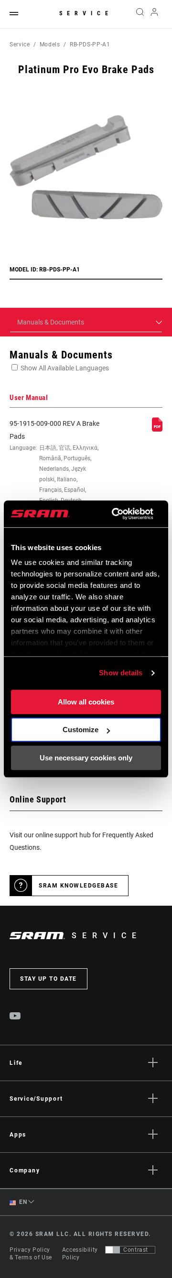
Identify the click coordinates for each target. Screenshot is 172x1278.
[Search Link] (139, 14)
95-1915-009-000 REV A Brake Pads (54, 473)
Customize (80, 730)
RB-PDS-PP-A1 (90, 44)
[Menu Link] (14, 14)
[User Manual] (157, 429)
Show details (120, 673)
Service (86, 13)
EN (22, 1202)
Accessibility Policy (80, 1253)
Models (50, 44)
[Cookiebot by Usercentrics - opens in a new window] (114, 514)
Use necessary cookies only (86, 758)
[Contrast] (113, 1249)
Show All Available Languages (65, 368)
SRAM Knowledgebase (78, 885)
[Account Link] (154, 14)
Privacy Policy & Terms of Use (31, 1253)
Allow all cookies (86, 702)
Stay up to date (48, 978)
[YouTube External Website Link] (15, 1017)
